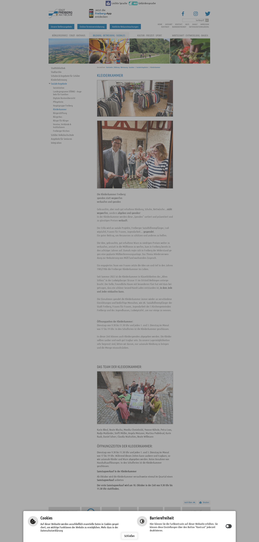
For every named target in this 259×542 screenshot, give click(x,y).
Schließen (129, 536)
